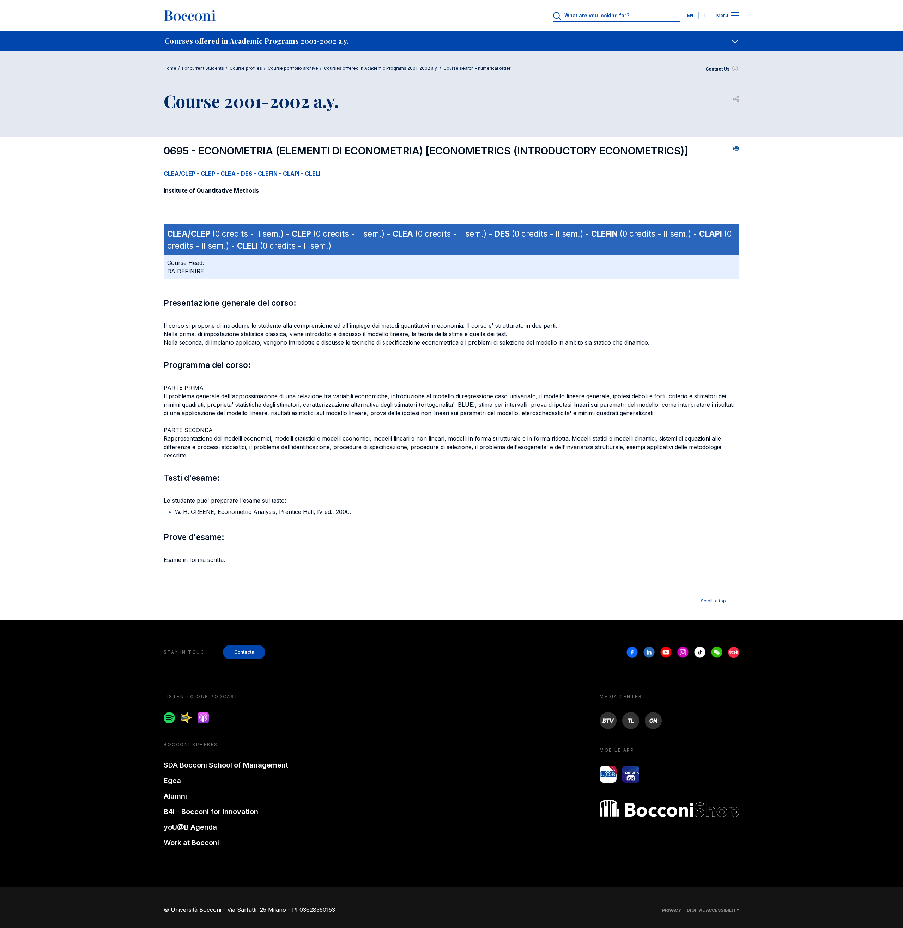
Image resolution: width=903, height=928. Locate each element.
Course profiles (246, 68)
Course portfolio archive (293, 68)
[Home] (190, 15)
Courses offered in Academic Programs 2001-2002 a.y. (381, 68)
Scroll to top (713, 600)
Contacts (244, 652)
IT (706, 15)
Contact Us (717, 69)
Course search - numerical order (476, 68)
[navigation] (451, 41)
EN (690, 15)
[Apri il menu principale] (735, 16)
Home (170, 68)
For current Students (203, 68)
